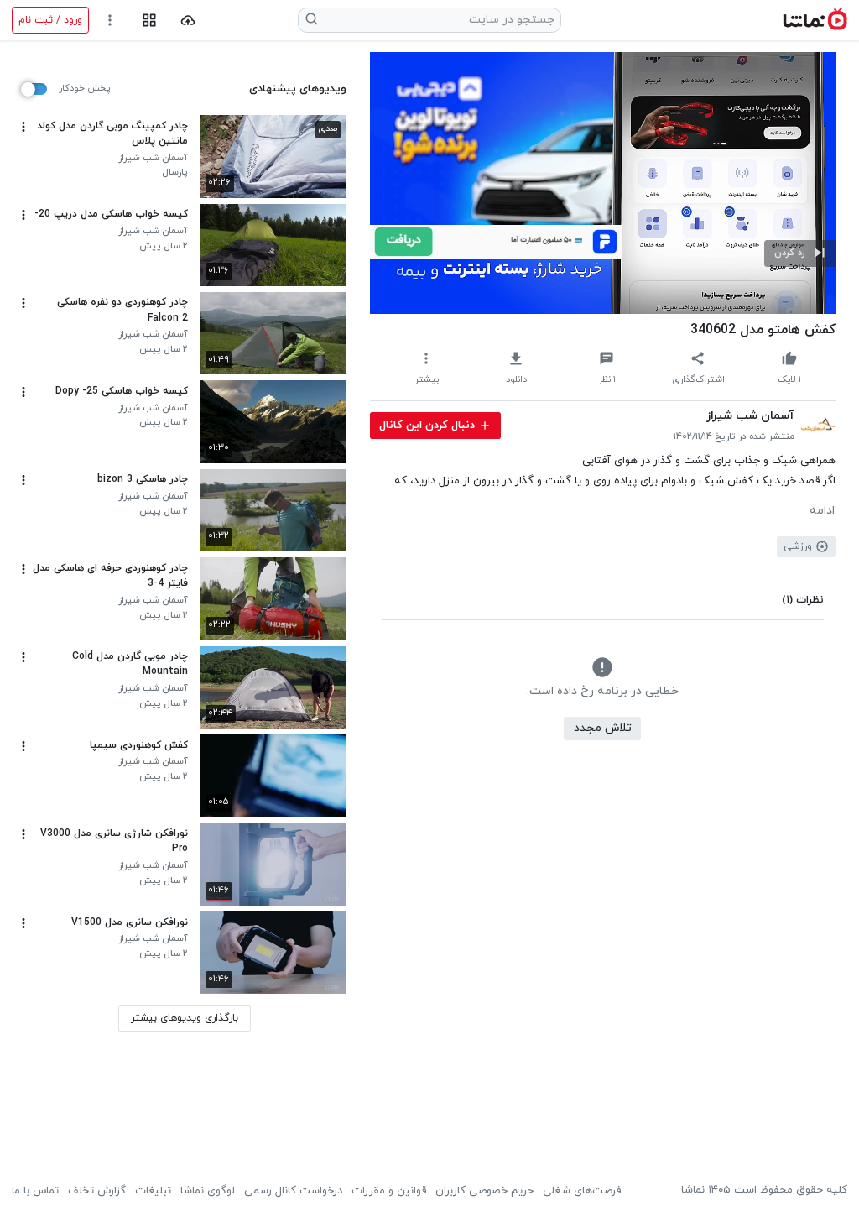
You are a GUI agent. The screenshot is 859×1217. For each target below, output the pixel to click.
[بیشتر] (23, 126)
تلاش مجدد (603, 728)
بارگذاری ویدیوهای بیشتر (184, 1018)
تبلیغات (153, 1191)
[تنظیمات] (110, 20)
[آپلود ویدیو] (188, 20)
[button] (800, 253)
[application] (603, 183)
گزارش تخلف (97, 1191)
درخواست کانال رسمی (293, 1191)
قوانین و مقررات (388, 1191)
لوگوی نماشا (207, 1191)
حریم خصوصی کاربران (484, 1191)
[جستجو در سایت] (312, 20)
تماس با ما (35, 1191)
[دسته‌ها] (149, 20)
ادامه (822, 511)
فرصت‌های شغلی (582, 1191)
